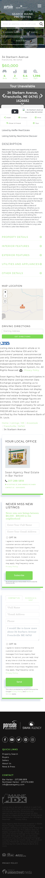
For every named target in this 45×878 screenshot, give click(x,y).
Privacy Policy (31, 370)
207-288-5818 (16, 480)
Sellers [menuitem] (5, 760)
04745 (21, 426)
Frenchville (10, 426)
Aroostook (32, 423)
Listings (14, 423)
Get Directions (22, 336)
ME (23, 423)
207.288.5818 (21, 779)
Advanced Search (12, 32)
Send (19, 682)
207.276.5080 (27, 782)
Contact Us (9, 487)
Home (5, 423)
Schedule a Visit (30, 599)
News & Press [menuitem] (8, 767)
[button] (41, 24)
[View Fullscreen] (5, 301)
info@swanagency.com (13, 784)
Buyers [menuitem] (5, 757)
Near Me (34, 32)
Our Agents (20, 487)
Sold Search (23, 41)
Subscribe (19, 575)
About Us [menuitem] (6, 763)
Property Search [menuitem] (10, 754)
